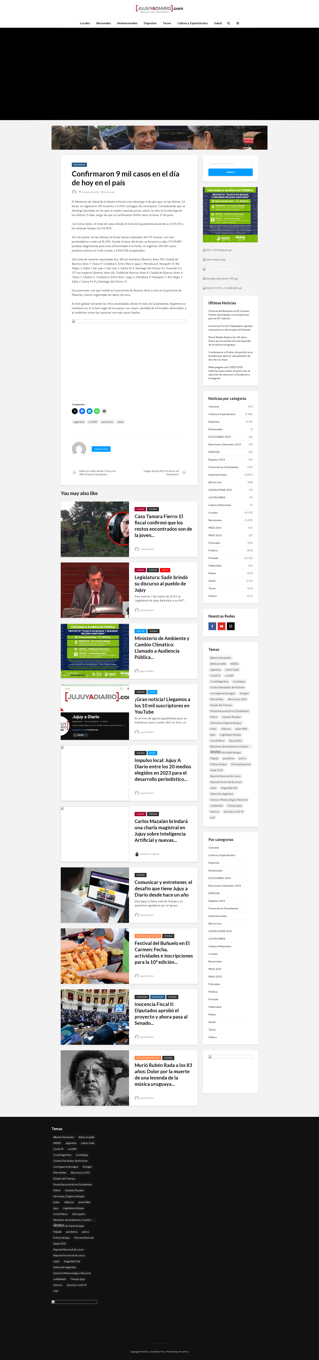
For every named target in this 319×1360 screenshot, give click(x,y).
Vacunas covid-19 (233, 811)
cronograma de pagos (222, 693)
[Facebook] (212, 626)
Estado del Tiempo (221, 705)
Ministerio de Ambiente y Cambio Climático (229, 747)
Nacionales (103, 23)
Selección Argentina (221, 793)
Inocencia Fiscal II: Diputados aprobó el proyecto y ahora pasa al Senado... (161, 1013)
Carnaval (213, 406)
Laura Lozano (147, 549)
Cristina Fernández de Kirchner (227, 687)
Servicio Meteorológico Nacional (228, 799)
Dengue (244, 693)
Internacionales (127, 23)
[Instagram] (231, 626)
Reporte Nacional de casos (225, 776)
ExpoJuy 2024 (216, 459)
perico (242, 758)
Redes (152, 692)
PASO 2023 (215, 535)
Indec (213, 728)
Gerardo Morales (231, 717)
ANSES (234, 663)
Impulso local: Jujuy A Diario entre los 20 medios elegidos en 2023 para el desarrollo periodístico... (163, 769)
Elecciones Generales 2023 (224, 444)
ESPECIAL (141, 631)
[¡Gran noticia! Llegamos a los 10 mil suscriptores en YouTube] (95, 712)
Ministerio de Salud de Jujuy (225, 752)
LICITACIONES (216, 497)
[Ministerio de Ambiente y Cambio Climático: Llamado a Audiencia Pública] (95, 651)
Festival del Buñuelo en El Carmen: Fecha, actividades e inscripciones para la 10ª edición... (164, 952)
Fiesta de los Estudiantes (223, 467)
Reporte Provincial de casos (226, 782)
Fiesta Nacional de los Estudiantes (229, 711)
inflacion (226, 728)
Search (230, 172)
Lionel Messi (217, 740)
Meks (162, 1351)
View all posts (101, 449)
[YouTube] (221, 626)
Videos (165, 570)
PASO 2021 (214, 527)
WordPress (184, 1351)
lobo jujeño (235, 740)
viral (212, 817)
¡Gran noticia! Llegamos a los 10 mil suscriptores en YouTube (162, 705)
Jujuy (212, 734)
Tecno (167, 23)
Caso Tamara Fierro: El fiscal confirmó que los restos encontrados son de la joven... (163, 525)
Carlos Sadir (232, 669)
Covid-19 (215, 675)
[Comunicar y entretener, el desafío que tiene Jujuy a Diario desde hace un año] (95, 895)
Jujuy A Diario (147, 610)
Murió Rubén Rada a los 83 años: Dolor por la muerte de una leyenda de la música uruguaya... (163, 1074)
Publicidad (214, 565)
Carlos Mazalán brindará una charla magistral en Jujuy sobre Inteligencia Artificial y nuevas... (161, 830)
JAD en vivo (215, 482)
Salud (218, 23)
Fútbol (213, 717)
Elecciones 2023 (237, 699)
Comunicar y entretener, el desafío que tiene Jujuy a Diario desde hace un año (163, 888)
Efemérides (216, 699)
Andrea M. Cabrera (149, 854)
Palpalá (214, 758)
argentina (79, 422)
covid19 (93, 422)
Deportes (150, 23)
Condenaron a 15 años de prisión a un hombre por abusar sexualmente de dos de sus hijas (230, 356)
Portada (153, 509)
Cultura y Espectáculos (192, 23)
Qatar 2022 (216, 770)
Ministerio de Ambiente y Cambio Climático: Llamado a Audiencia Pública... (162, 647)
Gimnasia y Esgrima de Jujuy (225, 723)
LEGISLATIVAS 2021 (220, 490)
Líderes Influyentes (219, 505)
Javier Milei (241, 728)
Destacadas (142, 997)
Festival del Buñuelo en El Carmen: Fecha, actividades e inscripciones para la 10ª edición (228, 314)
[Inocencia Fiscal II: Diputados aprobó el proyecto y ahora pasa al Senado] (95, 1017)
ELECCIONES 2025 (219, 436)
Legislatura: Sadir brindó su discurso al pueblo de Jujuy (161, 583)
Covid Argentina (219, 681)
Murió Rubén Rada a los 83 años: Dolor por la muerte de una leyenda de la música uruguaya (229, 341)
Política (213, 550)
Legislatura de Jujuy (230, 734)
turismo (214, 811)
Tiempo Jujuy (234, 805)
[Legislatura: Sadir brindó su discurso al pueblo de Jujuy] (95, 590)
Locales (85, 23)
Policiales (214, 543)
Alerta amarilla (218, 663)
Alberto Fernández (220, 657)
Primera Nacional (240, 764)
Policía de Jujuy (218, 764)
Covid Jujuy (239, 681)
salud (120, 422)
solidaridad (216, 805)
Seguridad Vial (229, 788)
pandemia (107, 422)
